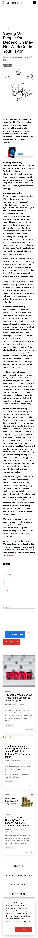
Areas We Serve (18, 885)
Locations (18, 866)
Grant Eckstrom (11, 761)
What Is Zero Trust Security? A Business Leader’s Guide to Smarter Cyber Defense (18, 821)
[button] (34, 2)
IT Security (7, 65)
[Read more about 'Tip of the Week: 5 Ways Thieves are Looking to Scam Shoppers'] (19, 671)
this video (9, 555)
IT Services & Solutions (18, 875)
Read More (29, 729)
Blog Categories (18, 894)
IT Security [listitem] (9, 725)
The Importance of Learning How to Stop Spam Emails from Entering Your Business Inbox (18, 751)
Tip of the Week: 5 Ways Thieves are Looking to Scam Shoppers (18, 697)
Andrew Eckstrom (10, 57)
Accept (23, 929)
